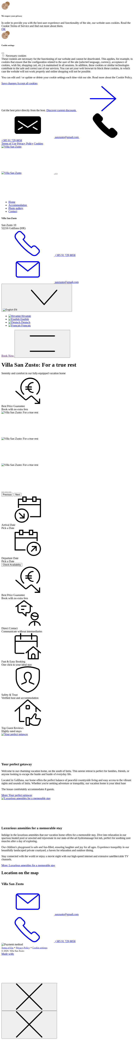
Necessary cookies (16, 55)
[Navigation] (42, 344)
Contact (12, 211)
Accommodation (17, 205)
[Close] (2, 53)
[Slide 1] (2, 492)
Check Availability (12, 564)
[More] (27, 734)
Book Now (8, 355)
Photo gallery (15, 208)
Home (11, 201)
